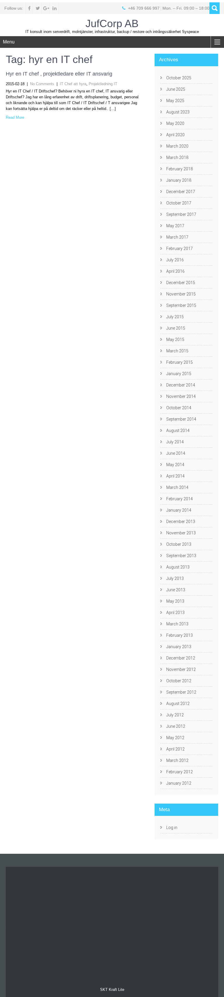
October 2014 (178, 407)
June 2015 (175, 328)
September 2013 (181, 555)
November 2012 (181, 669)
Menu (9, 41)
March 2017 (177, 237)
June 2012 (175, 726)
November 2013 (181, 533)
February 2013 (179, 635)
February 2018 (179, 169)
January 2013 (178, 646)
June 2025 (175, 89)
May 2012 (175, 737)
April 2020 (175, 134)
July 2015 (175, 316)
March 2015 (177, 351)
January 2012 (178, 783)
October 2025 (178, 78)
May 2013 (175, 601)
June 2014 (175, 453)
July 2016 (175, 260)
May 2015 (175, 339)
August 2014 (178, 430)
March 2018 (177, 157)
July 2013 (175, 578)
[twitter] (37, 8)
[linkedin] (54, 8)
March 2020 (177, 146)
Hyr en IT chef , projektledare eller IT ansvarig (59, 74)
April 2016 (175, 271)
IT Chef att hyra (73, 84)
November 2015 (181, 294)
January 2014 (178, 510)
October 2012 (178, 680)
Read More (15, 117)
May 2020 (175, 123)
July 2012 (175, 715)
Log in (171, 827)
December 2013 (180, 521)
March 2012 (177, 760)
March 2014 (177, 487)
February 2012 (179, 771)
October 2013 (178, 544)
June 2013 (175, 589)
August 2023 (178, 112)
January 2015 (178, 373)
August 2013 (178, 567)
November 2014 (181, 396)
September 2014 (181, 419)
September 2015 (181, 305)
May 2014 (175, 464)
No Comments (42, 84)
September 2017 (181, 214)
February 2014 (179, 498)
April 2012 (175, 749)
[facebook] (29, 8)
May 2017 (175, 225)
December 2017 (180, 191)
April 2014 (175, 476)
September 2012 (181, 692)
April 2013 (175, 612)
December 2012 (180, 658)
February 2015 (179, 362)
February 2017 (179, 248)
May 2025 (175, 100)
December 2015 (180, 282)
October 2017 (178, 203)
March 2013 (177, 624)
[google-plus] (46, 8)
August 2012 (178, 703)
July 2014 (175, 442)
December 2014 (180, 385)
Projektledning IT (103, 84)
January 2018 (178, 180)
